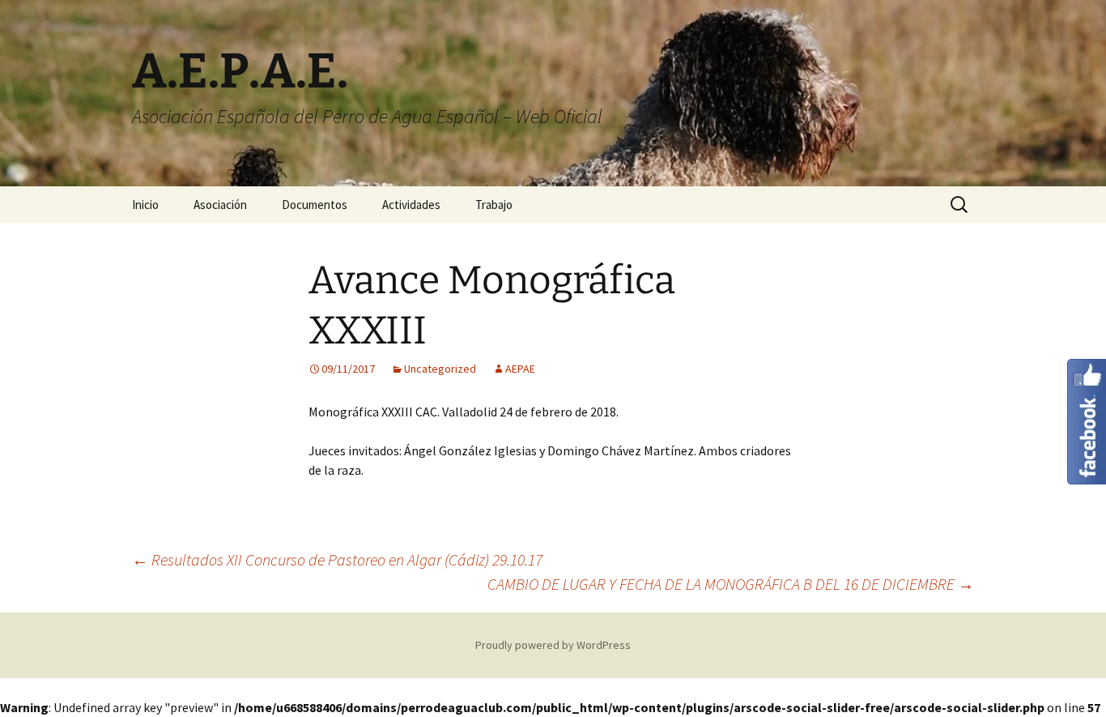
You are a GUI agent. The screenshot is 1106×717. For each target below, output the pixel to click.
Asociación (220, 204)
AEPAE (520, 368)
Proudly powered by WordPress (553, 645)
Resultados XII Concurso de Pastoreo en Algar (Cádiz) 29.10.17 (337, 559)
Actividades (411, 204)
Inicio (145, 204)
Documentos (314, 204)
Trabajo (494, 204)
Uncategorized (440, 368)
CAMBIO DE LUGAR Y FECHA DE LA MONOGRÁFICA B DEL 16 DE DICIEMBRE (730, 584)
